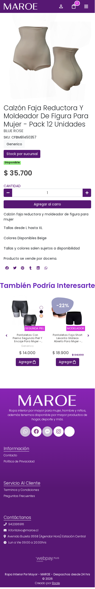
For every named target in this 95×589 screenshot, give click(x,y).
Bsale (56, 583)
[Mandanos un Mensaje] (47, 431)
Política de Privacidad (19, 461)
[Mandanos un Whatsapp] (25, 431)
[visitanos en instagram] (58, 431)
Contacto (10, 455)
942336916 (16, 524)
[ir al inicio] (47, 399)
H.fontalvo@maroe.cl (23, 530)
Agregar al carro (47, 204)
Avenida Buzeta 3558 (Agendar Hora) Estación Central (47, 536)
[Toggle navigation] (86, 6)
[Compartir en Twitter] (14, 268)
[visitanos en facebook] (36, 431)
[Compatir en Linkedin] (38, 268)
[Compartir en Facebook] (7, 268)
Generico (14, 144)
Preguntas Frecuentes (19, 496)
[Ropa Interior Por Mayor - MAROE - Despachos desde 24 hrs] (29, 6)
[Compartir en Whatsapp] (46, 268)
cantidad (12, 186)
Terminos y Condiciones (21, 490)
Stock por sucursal (22, 153)
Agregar (25, 361)
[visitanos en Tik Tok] (69, 431)
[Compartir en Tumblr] (30, 268)
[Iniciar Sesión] (60, 6)
